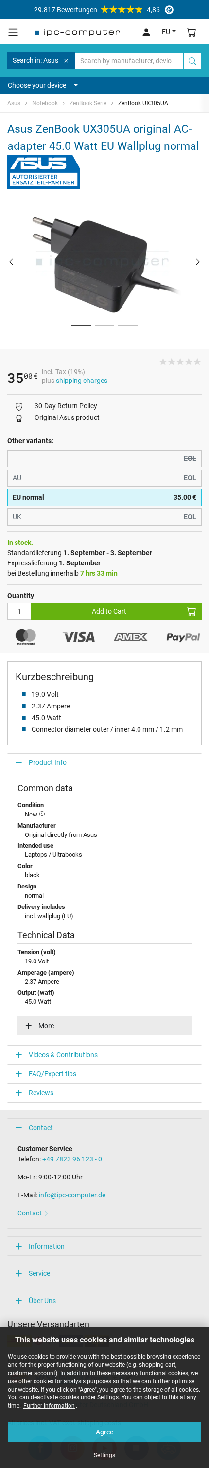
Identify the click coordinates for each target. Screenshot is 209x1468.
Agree (104, 1432)
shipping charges (81, 380)
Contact (41, 1128)
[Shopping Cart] (191, 31)
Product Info (48, 762)
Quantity (20, 595)
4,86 (97, 10)
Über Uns (42, 1301)
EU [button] (166, 32)
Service (39, 1273)
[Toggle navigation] (13, 32)
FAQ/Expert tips (52, 1074)
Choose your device (37, 85)
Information (47, 1246)
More (46, 1026)
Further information (49, 1405)
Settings (104, 1455)
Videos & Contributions (63, 1055)
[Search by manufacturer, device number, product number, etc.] (192, 60)
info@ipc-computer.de (72, 1195)
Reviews (41, 1093)
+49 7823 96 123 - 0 (72, 1159)
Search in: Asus (35, 60)
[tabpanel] (104, 261)
